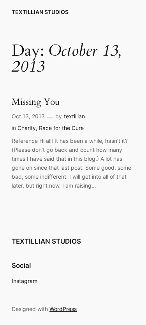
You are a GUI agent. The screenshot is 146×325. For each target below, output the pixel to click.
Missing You (36, 102)
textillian (74, 116)
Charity (27, 128)
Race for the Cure (61, 128)
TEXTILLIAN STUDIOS (40, 12)
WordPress (63, 309)
